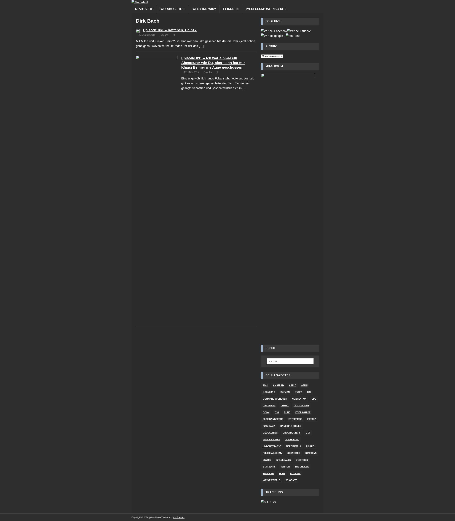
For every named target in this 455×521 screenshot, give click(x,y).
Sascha (164, 35)
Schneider (293, 453)
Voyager (295, 473)
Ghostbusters (292, 433)
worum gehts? (172, 9)
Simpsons (311, 453)
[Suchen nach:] (290, 361)
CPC (314, 399)
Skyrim (267, 460)
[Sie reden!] (140, 2)
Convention (299, 399)
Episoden (231, 9)
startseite (144, 9)
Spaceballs (283, 460)
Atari (304, 385)
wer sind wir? (204, 9)
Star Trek (302, 460)
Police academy (272, 453)
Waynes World (271, 480)
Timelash (268, 473)
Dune (287, 412)
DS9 (277, 412)
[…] (201, 46)
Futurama (269, 426)
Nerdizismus (293, 446)
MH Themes (178, 517)
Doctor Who (301, 405)
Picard (310, 446)
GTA (308, 433)
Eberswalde (303, 412)
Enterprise (295, 419)
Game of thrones (290, 426)
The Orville (302, 467)
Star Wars (269, 467)
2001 (265, 385)
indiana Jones (271, 439)
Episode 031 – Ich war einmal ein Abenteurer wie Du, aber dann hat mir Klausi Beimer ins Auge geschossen (213, 62)
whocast (291, 480)
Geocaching (270, 433)
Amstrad (278, 385)
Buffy (298, 392)
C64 (309, 392)
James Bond (292, 439)
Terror (285, 467)
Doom (266, 412)
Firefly (311, 419)
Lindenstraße (272, 446)
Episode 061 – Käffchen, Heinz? (170, 30)
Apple (292, 385)
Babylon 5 (269, 392)
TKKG (282, 473)
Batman (285, 392)
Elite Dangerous (273, 419)
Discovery (269, 405)
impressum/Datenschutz (266, 9)
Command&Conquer (275, 399)
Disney (285, 405)
